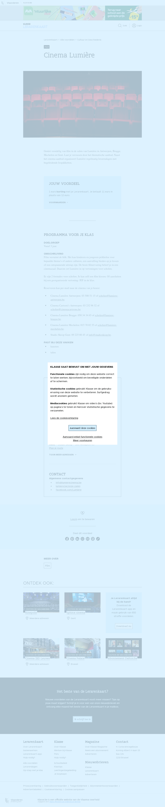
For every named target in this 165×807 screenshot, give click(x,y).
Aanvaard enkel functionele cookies (82, 436)
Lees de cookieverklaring (64, 418)
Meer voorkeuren (82, 440)
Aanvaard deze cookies (82, 428)
